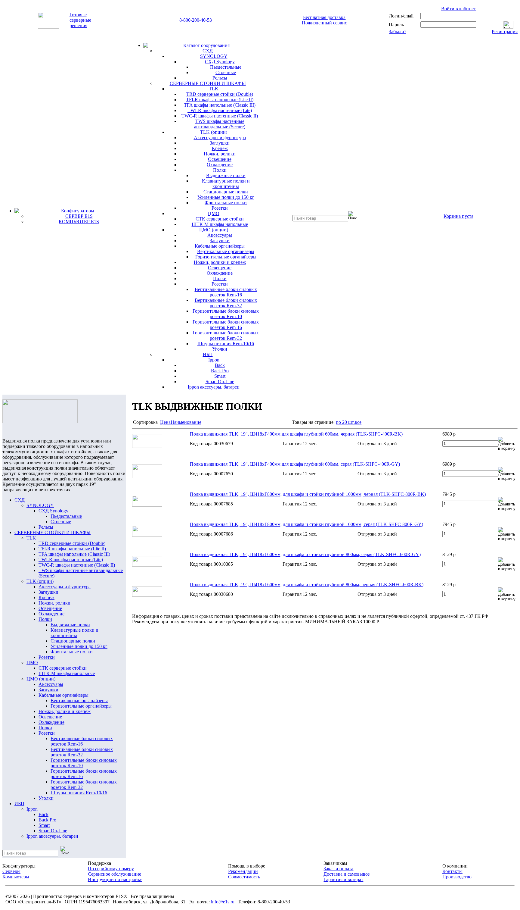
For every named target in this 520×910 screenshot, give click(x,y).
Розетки (220, 208)
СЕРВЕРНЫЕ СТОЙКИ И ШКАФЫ (208, 83)
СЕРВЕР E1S (79, 216)
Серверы (11, 871)
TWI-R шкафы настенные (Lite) (219, 110)
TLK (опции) (213, 132)
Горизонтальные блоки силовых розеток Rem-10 (226, 313)
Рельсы (219, 77)
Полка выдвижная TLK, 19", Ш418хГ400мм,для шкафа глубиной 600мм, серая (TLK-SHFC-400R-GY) (295, 464)
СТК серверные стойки (220, 218)
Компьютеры (15, 876)
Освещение (219, 159)
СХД (208, 50)
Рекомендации (243, 871)
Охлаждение (220, 164)
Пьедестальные (225, 67)
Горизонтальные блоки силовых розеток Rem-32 (226, 335)
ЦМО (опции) (213, 229)
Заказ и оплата (338, 868)
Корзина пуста (458, 216)
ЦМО (213, 213)
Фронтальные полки (226, 202)
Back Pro (220, 370)
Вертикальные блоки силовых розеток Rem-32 (226, 303)
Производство (457, 876)
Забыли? (397, 31)
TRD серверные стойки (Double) (219, 94)
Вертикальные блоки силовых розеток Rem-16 (226, 292)
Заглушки (220, 142)
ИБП (208, 354)
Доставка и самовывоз (346, 874)
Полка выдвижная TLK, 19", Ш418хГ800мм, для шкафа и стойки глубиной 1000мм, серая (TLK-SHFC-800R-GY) (306, 524)
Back (220, 365)
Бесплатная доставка (324, 17)
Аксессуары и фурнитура (220, 137)
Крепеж (220, 148)
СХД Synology (220, 61)
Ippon (213, 359)
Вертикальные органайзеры (225, 251)
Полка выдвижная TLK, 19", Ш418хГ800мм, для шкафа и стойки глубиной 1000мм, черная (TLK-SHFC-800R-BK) (308, 494)
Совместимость (244, 876)
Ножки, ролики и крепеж (220, 262)
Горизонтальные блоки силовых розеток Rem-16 (226, 324)
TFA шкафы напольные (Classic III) (219, 105)
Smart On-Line (220, 381)
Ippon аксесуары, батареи (214, 386)
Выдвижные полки (226, 175)
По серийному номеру (111, 868)
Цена (165, 422)
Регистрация (505, 31)
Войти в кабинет (458, 8)
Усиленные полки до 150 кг (225, 197)
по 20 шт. (345, 422)
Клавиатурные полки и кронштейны (226, 183)
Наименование (186, 422)
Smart (219, 376)
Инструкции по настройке (115, 879)
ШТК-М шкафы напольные (220, 224)
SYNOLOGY (214, 56)
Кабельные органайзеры (220, 246)
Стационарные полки (225, 191)
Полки (220, 170)
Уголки (219, 349)
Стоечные (225, 72)
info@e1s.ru (222, 901)
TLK (213, 88)
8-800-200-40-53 (195, 20)
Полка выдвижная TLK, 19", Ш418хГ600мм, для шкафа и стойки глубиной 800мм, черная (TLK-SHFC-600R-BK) (306, 584)
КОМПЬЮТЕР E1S (79, 221)
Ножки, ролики (220, 153)
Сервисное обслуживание (114, 874)
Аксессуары (219, 235)
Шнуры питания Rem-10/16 (225, 343)
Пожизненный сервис (324, 22)
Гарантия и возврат (343, 879)
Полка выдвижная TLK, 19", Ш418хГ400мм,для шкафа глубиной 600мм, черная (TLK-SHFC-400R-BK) (296, 433)
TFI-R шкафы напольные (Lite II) (219, 99)
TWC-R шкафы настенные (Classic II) (219, 115)
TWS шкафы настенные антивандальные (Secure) (219, 124)
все (358, 422)
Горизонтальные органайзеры (225, 256)
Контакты (452, 871)
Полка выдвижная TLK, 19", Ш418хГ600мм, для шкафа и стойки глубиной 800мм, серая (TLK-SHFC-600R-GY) (305, 554)
